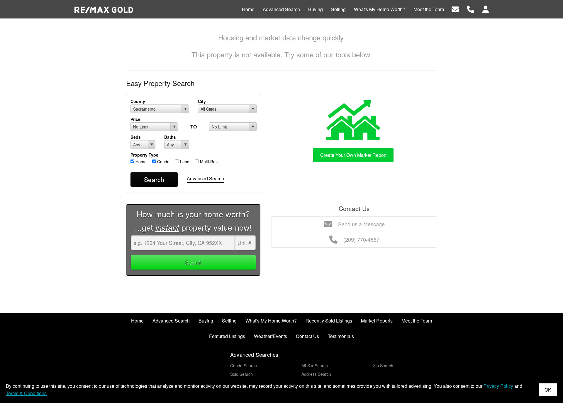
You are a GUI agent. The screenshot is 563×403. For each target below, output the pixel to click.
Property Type (144, 155)
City (202, 101)
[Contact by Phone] (470, 8)
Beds (135, 137)
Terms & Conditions (26, 393)
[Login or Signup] (485, 8)
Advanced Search (205, 178)
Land (184, 161)
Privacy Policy (498, 386)
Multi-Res (208, 161)
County (137, 101)
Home (140, 161)
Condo (162, 161)
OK (548, 389)
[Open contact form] (455, 8)
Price (135, 119)
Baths (170, 137)
